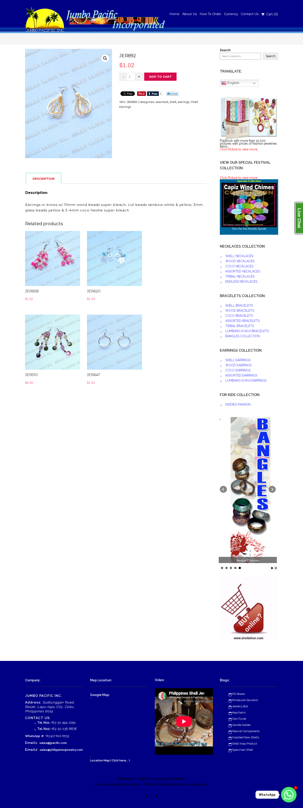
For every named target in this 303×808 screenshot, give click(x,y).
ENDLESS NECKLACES (241, 281)
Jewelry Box (240, 706)
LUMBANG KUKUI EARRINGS (245, 380)
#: (42, 736)
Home (174, 14)
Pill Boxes (238, 694)
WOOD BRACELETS (239, 310)
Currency (231, 14)
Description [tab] (43, 178)
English (232, 83)
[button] (105, 58)
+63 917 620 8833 (57, 736)
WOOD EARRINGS (238, 365)
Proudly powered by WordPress (117, 784)
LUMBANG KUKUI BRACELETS (247, 331)
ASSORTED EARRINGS (241, 375)
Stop (276, 568)
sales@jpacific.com (53, 743)
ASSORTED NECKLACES (242, 271)
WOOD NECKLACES (239, 261)
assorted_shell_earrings (172, 102)
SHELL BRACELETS (239, 305)
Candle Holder (241, 725)
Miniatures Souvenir (245, 700)
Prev (223, 489)
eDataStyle (199, 784)
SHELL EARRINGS (237, 360)
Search (225, 50)
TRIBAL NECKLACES (239, 276)
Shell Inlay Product (244, 743)
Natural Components (246, 731)
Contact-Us (249, 14)
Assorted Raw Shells (245, 737)
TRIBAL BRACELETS (239, 326)
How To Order (210, 14)
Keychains (239, 712)
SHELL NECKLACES (239, 256)
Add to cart (160, 76)
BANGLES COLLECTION (242, 336)
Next (272, 489)
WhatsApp (32, 736)
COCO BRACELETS (239, 315)
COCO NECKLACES (239, 266)
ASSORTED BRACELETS (242, 321)
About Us (189, 14)
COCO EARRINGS (237, 370)
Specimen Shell (242, 749)
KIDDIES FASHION (237, 404)
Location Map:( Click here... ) (110, 760)
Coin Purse (239, 718)
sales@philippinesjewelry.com (61, 749)
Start (272, 568)
